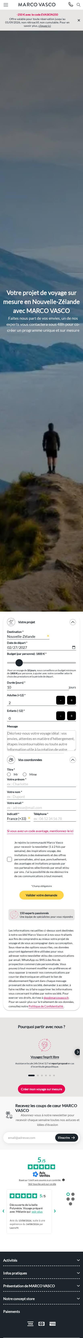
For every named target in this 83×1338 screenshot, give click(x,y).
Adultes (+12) (15, 695)
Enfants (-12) (15, 710)
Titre (10, 769)
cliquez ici (44, 25)
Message (12, 726)
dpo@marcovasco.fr (56, 997)
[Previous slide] (10, 1052)
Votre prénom (16, 779)
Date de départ (16, 642)
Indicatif (12, 814)
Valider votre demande (41, 895)
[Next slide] (78, 1052)
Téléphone (40, 814)
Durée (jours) (15, 682)
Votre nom (13, 792)
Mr (16, 774)
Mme (33, 774)
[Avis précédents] (3, 1211)
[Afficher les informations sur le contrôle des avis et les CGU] (63, 1179)
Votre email (14, 803)
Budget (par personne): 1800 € (26, 653)
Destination (14, 631)
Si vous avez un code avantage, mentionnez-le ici (40, 831)
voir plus (37, 1211)
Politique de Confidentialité (46, 1006)
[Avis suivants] (55, 1211)
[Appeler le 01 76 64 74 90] (70, 5)
